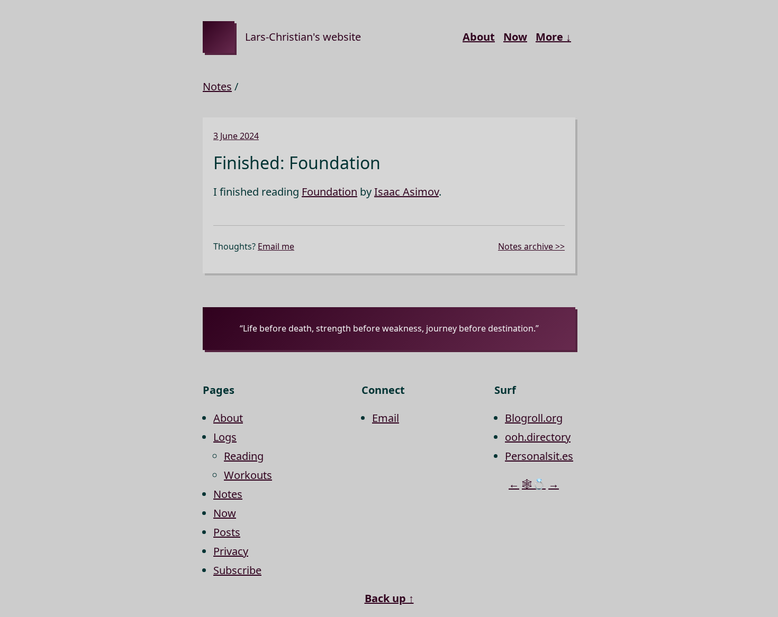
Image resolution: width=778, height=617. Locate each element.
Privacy (230, 551)
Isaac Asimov (406, 192)
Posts (226, 532)
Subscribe (237, 570)
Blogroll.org (534, 418)
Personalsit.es (539, 456)
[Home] (218, 37)
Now (515, 37)
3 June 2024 (236, 136)
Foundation (329, 192)
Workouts (248, 475)
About (479, 37)
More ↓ (553, 37)
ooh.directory (538, 437)
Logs (225, 437)
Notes (217, 86)
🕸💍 (534, 484)
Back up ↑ (389, 598)
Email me (276, 246)
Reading (244, 456)
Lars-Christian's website (303, 37)
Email (385, 418)
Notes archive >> (531, 246)
